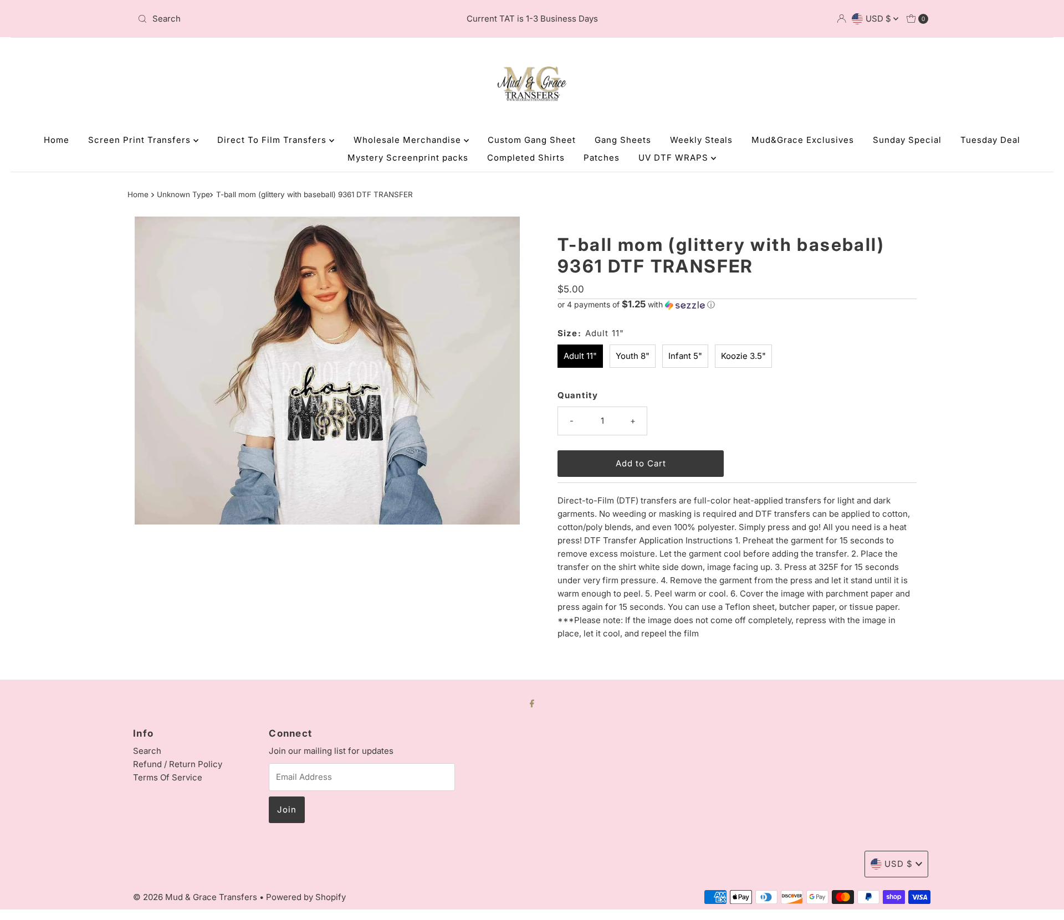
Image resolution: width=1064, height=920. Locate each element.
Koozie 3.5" (743, 356)
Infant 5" (685, 356)
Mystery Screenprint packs (407, 157)
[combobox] (263, 19)
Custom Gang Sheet (532, 140)
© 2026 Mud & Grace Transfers (196, 897)
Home (56, 140)
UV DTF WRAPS (674, 157)
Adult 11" (580, 356)
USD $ (879, 18)
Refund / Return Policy (177, 764)
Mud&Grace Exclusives (802, 140)
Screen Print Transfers (140, 140)
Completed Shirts (526, 157)
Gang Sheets (623, 140)
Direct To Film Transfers (273, 140)
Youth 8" (632, 356)
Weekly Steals (701, 140)
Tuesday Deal (990, 140)
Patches (602, 157)
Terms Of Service (167, 777)
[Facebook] (532, 703)
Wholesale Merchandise (409, 140)
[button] (737, 304)
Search (147, 751)
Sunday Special (907, 140)
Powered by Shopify (306, 897)
